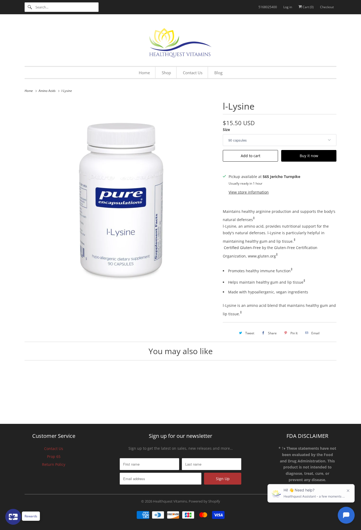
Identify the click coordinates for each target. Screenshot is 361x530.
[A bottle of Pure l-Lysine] (121, 195)
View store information (249, 192)
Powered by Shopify (204, 501)
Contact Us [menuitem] (192, 72)
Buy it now (309, 155)
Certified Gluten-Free (242, 247)
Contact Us (53, 448)
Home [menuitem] (144, 72)
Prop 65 (54, 456)
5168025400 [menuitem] (267, 7)
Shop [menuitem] (166, 72)
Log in (287, 7)
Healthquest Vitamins (170, 501)
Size (226, 129)
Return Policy (53, 464)
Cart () (308, 7)
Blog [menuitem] (218, 72)
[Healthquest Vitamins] (180, 41)
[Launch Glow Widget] (13, 517)
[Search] (30, 7)
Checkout (327, 7)
